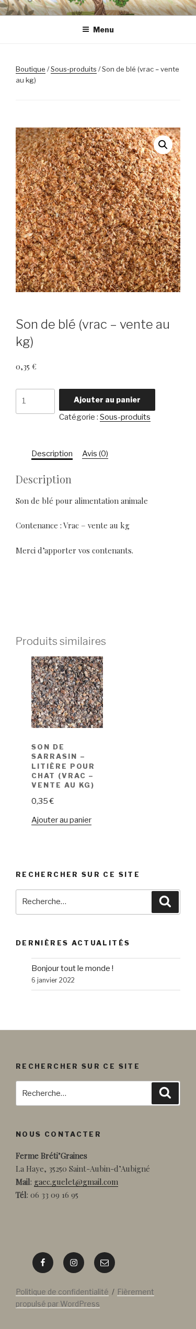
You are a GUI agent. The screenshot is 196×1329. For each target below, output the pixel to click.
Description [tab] (52, 453)
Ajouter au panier (107, 399)
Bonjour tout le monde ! (72, 968)
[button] (163, 144)
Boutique (30, 69)
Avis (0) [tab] (95, 453)
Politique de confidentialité (62, 1291)
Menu (103, 29)
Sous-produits (74, 69)
